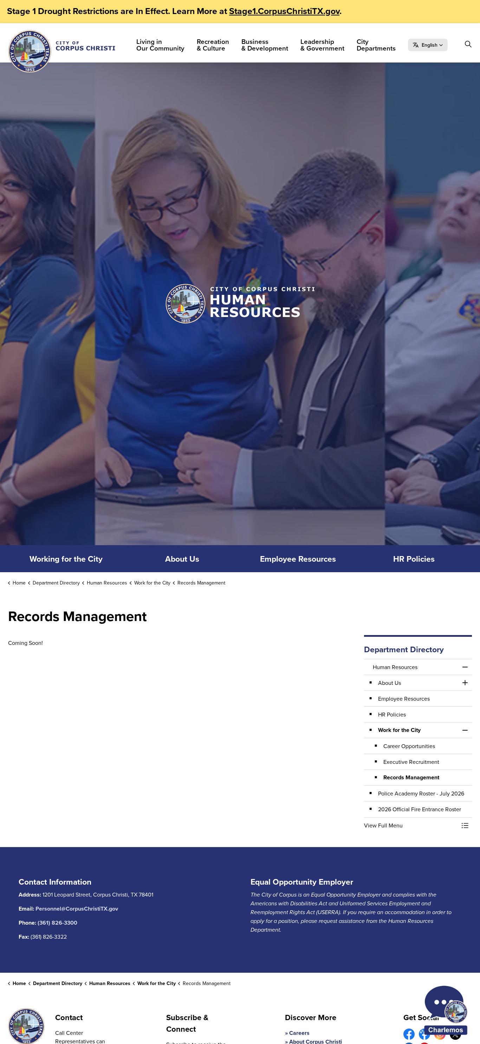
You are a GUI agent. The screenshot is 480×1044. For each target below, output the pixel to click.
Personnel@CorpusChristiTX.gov (76, 909)
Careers (299, 1033)
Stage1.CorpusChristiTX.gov (284, 11)
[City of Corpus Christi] (61, 51)
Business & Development (264, 45)
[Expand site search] (468, 44)
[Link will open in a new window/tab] (409, 1034)
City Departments (376, 45)
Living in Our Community (160, 45)
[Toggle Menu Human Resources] (465, 667)
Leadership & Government (322, 45)
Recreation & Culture (213, 45)
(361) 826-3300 (57, 923)
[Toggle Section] (465, 683)
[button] (428, 45)
